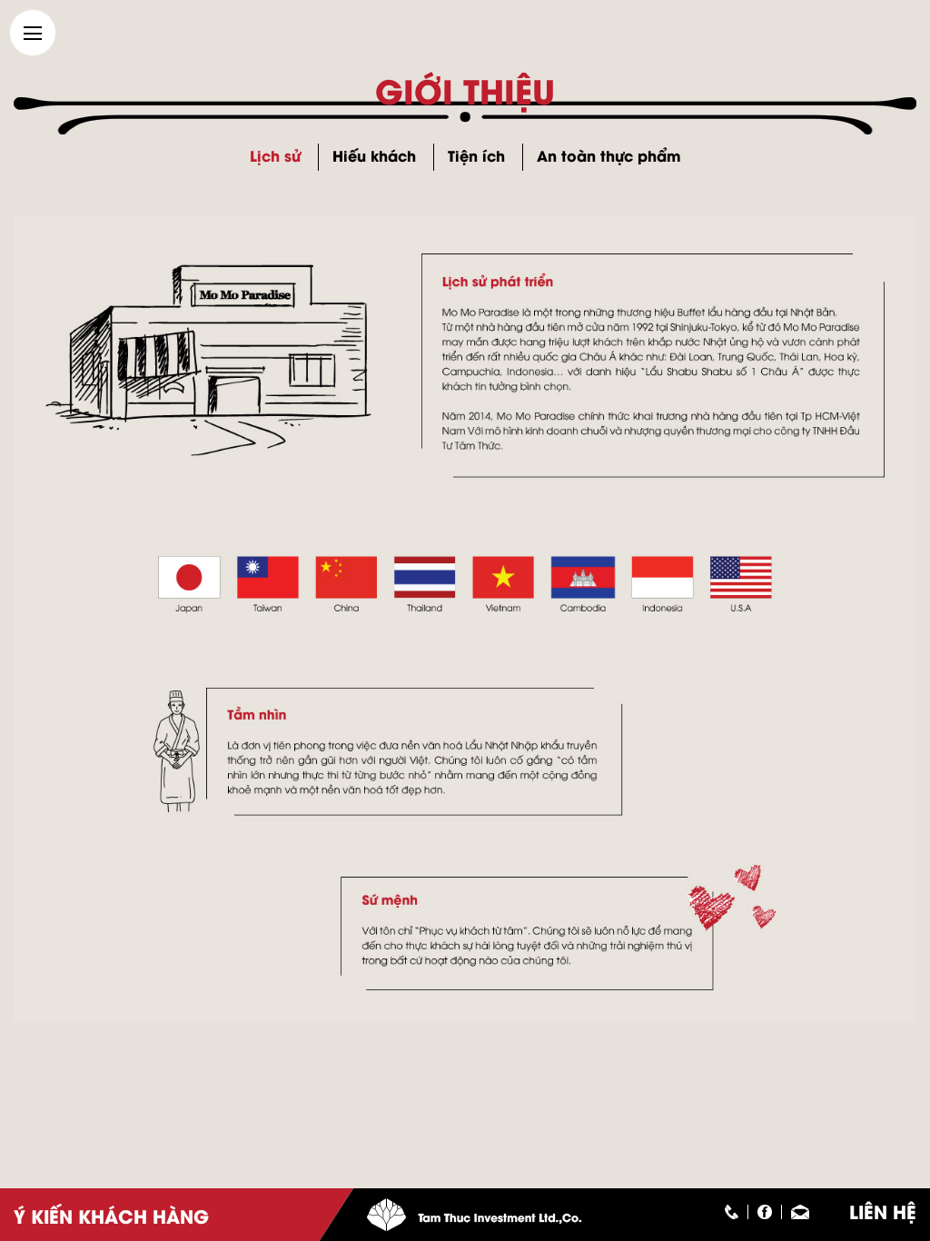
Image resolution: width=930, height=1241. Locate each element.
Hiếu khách (374, 154)
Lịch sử (275, 154)
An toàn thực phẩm (609, 154)
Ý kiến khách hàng (111, 1215)
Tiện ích (476, 154)
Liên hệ (882, 1210)
